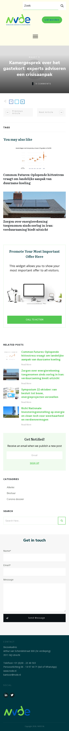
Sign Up (34, 463)
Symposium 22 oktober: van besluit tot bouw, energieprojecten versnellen (39, 393)
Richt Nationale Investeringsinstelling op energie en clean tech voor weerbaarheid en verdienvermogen (43, 413)
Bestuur (11, 493)
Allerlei (10, 487)
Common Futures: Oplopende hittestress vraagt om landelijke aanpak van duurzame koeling (34, 166)
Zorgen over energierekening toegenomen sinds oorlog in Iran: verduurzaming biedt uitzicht (34, 213)
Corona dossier (15, 499)
